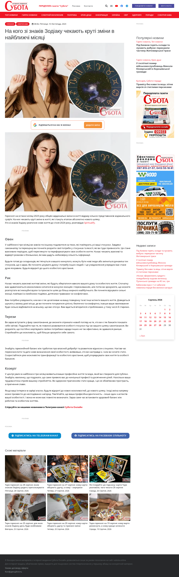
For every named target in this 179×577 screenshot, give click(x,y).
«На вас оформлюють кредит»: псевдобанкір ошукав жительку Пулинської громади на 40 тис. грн (153, 278)
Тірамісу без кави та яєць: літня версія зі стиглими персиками (154, 86)
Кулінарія (140, 80)
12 (150, 317)
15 (165, 317)
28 (160, 325)
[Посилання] (16, 6)
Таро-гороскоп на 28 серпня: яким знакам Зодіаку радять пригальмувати (24, 486)
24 (140, 325)
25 (145, 325)
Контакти (88, 6)
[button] (106, 6)
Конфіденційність (13, 571)
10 (140, 317)
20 (155, 321)
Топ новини (157, 41)
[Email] (111, 6)
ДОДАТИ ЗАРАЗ (93, 125)
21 (160, 321)
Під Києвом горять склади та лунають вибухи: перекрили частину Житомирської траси (153, 47)
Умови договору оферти (16, 568)
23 (170, 321)
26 (150, 325)
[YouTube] (116, 6)
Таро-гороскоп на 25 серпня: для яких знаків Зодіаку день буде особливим (24, 524)
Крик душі (156, 60)
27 (155, 325)
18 (145, 321)
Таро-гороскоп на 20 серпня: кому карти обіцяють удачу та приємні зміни (67, 524)
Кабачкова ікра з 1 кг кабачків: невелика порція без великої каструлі (154, 286)
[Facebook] (121, 6)
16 (170, 317)
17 (140, 321)
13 (155, 317)
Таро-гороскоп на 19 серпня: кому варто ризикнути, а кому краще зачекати (109, 524)
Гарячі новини (143, 41)
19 (150, 321)
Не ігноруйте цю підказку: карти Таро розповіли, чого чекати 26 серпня (108, 486)
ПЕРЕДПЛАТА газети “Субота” (53, 6)
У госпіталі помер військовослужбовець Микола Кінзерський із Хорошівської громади (154, 67)
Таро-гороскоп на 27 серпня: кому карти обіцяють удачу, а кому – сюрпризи (67, 486)
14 (160, 317)
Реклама (76, 6)
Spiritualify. (90, 222)
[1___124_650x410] (67, 171)
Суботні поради (153, 80)
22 (165, 321)
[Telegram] (127, 6)
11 (145, 317)
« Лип (142, 335)
